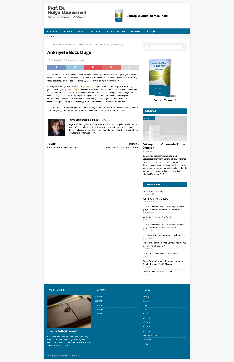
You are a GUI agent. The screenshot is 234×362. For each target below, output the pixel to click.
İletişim (151, 31)
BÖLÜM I (98, 296)
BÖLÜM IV (99, 309)
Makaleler (136, 31)
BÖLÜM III (99, 305)
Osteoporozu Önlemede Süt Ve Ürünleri (164, 146)
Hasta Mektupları (115, 31)
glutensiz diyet (72, 89)
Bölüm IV (70, 44)
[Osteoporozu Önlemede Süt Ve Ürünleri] (165, 128)
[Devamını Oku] (157, 174)
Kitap (81, 31)
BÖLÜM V (98, 314)
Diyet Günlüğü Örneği (62, 331)
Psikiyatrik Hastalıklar (75, 60)
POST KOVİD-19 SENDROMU (155, 199)
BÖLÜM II (98, 301)
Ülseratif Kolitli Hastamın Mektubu (157, 271)
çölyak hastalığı (90, 86)
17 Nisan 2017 (56, 60)
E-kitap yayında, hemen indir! (147, 16)
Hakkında (68, 31)
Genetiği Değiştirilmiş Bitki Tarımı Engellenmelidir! (164, 235)
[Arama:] (165, 46)
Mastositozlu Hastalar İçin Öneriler (158, 217)
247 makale (106, 120)
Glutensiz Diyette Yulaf (152, 191)
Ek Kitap (94, 31)
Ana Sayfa (52, 31)
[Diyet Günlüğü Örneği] (69, 311)
